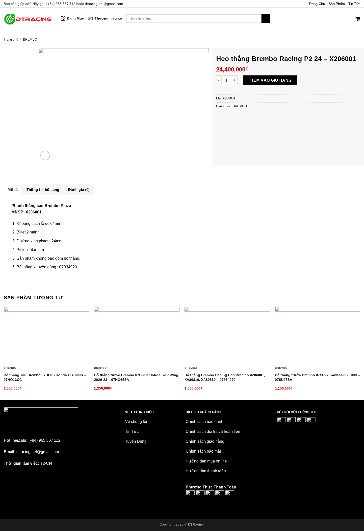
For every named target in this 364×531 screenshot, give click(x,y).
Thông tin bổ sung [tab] (42, 189)
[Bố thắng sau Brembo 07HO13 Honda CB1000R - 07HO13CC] (46, 335)
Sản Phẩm (337, 4)
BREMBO (30, 39)
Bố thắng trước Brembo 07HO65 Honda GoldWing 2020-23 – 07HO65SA (136, 377)
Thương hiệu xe (108, 18)
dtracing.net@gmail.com (104, 4)
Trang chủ (11, 39)
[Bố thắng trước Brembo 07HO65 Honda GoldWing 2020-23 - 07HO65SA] (137, 335)
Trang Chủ (317, 4)
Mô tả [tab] (13, 189)
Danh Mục (75, 18)
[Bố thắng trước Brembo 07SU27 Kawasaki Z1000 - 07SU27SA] (317, 335)
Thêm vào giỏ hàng (270, 80)
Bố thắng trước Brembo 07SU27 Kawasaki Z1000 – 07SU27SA (317, 377)
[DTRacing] (28, 18)
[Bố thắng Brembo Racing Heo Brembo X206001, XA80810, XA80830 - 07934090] (227, 335)
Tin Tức (354, 4)
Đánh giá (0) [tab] (79, 189)
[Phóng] (45, 155)
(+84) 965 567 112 (60, 4)
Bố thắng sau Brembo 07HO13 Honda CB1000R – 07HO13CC (45, 377)
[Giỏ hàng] (357, 18)
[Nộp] (265, 18)
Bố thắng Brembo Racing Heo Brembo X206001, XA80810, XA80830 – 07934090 (224, 377)
